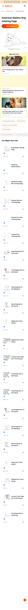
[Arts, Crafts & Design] (4, 153)
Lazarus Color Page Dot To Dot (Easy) (17, 357)
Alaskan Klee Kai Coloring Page (16, 201)
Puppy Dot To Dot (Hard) (16, 322)
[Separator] (25, 600)
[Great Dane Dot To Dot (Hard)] (7, 391)
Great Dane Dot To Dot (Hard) (17, 392)
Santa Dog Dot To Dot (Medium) (16, 288)
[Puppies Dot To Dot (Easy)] (7, 340)
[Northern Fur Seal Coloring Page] (7, 218)
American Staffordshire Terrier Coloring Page (16, 166)
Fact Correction (23, 134)
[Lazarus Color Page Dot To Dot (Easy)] (7, 357)
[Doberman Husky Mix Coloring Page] (7, 182)
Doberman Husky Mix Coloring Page (17, 182)
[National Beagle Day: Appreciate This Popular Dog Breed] (14, 83)
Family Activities (9, 11)
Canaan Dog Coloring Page (15, 235)
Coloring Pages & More (8, 121)
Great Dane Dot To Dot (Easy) (17, 374)
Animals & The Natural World (10, 125)
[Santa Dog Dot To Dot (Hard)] (7, 304)
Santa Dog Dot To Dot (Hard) (16, 305)
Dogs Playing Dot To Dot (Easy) (17, 252)
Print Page (11, 26)
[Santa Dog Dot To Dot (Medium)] (7, 287)
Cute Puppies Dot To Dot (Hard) (17, 271)
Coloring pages (6, 129)
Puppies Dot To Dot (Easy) (17, 340)
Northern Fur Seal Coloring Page (16, 218)
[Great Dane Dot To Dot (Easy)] (7, 374)
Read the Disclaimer (7, 134)
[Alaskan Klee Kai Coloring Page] (7, 201)
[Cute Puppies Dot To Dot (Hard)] (7, 270)
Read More (24, 1)
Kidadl (3, 11)
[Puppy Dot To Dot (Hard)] (7, 321)
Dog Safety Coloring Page (17, 148)
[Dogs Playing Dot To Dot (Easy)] (7, 252)
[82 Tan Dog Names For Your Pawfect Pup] (14, 63)
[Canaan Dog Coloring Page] (7, 235)
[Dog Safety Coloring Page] (7, 148)
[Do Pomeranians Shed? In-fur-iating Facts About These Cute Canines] (14, 104)
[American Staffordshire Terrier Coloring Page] (7, 165)
